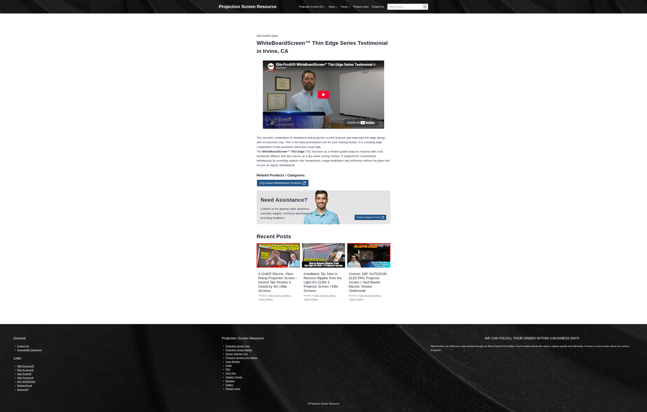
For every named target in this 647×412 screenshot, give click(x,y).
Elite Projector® (25, 377)
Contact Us (378, 6)
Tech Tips (231, 373)
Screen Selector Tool (237, 354)
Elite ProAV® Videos (267, 35)
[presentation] (278, 255)
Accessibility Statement (29, 350)
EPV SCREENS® (26, 381)
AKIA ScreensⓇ (25, 366)
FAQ (228, 369)
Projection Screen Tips (238, 346)
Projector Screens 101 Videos (241, 357)
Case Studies (233, 361)
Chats (229, 365)
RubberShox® (24, 385)
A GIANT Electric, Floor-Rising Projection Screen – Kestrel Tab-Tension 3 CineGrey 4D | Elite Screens (278, 282)
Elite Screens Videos (280, 295)
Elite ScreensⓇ (25, 370)
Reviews (230, 381)
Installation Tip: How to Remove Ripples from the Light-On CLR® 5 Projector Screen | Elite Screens (323, 282)
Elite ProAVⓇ (24, 374)
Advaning (22, 389)
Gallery (229, 385)
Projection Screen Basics (239, 350)
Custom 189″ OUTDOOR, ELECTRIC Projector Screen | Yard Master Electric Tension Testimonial (368, 282)
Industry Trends (234, 377)
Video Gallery (266, 299)
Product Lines (361, 6)
